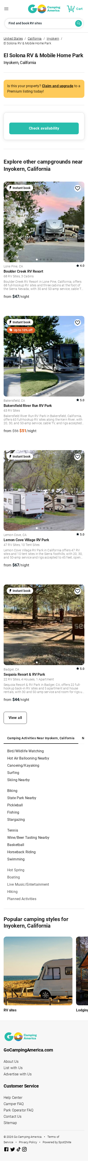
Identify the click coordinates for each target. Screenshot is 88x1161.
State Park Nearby (22, 798)
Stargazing (16, 819)
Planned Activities (21, 899)
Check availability (44, 128)
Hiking (12, 892)
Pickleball (15, 805)
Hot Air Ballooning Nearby (28, 758)
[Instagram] (24, 1150)
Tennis (12, 830)
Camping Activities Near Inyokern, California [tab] (41, 738)
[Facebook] (7, 1150)
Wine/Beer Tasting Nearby (28, 837)
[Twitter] (13, 1150)
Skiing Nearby (18, 780)
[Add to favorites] (77, 188)
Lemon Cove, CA (15, 535)
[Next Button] (79, 221)
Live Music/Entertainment (28, 884)
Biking (12, 791)
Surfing (13, 773)
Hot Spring (16, 870)
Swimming (16, 859)
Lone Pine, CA (13, 266)
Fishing (13, 812)
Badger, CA (11, 669)
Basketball (15, 845)
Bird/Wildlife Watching (25, 751)
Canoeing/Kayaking (23, 765)
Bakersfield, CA (14, 401)
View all (15, 718)
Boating (13, 877)
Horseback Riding (21, 852)
